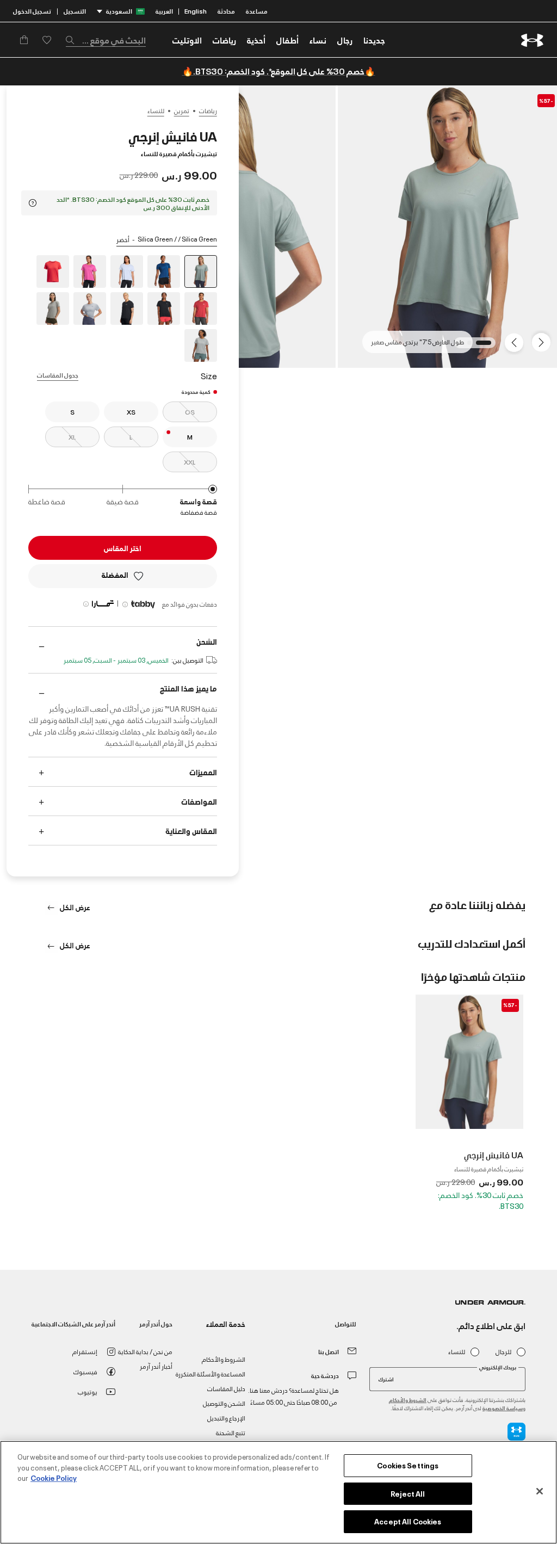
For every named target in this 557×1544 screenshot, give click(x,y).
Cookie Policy (53, 1478)
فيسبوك (85, 1371)
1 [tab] (485, 346)
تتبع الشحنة (230, 1432)
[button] (345, 39)
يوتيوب (87, 1391)
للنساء (155, 110)
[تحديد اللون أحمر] (52, 271)
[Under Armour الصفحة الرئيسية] (532, 40)
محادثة (226, 10)
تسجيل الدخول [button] (32, 10)
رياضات (208, 110)
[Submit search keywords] (73, 40)
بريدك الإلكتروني (497, 1367)
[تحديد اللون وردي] (89, 271)
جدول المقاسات (57, 374)
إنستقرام (84, 1351)
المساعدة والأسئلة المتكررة (210, 1373)
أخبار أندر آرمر (156, 1365)
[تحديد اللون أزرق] (163, 271)
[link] (374, 39)
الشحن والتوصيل (224, 1402)
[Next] (515, 341)
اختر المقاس (122, 547)
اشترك (386, 1378)
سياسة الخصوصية (502, 1407)
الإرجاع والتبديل (226, 1417)
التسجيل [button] (75, 10)
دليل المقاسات (226, 1388)
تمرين (181, 110)
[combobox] (106, 40)
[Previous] (544, 341)
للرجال (503, 1352)
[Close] (540, 1491)
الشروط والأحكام (407, 1399)
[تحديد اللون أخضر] (52, 308)
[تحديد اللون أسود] (163, 308)
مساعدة (257, 10)
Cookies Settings (407, 1465)
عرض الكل (74, 906)
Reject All (408, 1493)
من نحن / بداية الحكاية (145, 1351)
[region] (278, 1492)
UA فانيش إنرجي (493, 1154)
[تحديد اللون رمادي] (89, 308)
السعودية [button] (119, 10)
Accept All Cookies (407, 1521)
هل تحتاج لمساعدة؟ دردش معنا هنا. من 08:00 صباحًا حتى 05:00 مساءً (293, 1395)
